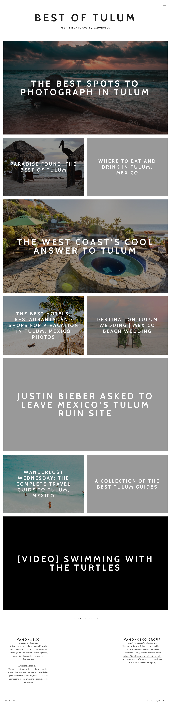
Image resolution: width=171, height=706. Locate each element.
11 (97, 618)
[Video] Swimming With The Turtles (85, 563)
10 (94, 618)
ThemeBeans (163, 701)
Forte (149, 701)
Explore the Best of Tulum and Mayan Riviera (142, 646)
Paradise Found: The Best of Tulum (43, 167)
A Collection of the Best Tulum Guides (127, 484)
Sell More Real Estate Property (142, 662)
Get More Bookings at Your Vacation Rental (142, 653)
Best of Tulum (85, 17)
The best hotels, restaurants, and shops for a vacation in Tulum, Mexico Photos (44, 325)
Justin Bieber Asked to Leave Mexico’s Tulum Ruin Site (85, 405)
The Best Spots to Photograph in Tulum (85, 87)
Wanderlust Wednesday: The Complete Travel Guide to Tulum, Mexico (44, 483)
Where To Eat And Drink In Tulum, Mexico (127, 167)
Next (68, 618)
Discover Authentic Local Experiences (142, 649)
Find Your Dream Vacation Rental (142, 643)
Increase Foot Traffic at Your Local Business (142, 659)
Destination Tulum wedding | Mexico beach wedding (127, 325)
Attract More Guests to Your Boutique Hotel (142, 656)
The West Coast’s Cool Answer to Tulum (85, 246)
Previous (103, 618)
